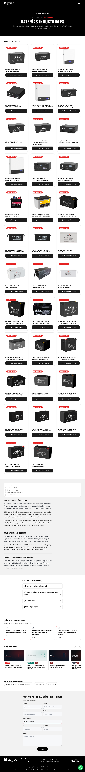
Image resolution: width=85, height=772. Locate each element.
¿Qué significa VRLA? (30, 600)
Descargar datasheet (17, 75)
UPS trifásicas (40, 684)
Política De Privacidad (34, 770)
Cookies (68, 770)
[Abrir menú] (79, 3)
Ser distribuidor (52, 684)
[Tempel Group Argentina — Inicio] (9, 3)
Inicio (33, 17)
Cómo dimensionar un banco (12, 490)
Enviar (42, 749)
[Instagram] (21, 759)
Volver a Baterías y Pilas (43, 13)
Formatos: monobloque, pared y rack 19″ (15, 492)
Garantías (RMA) (61, 770)
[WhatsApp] (25, 762)
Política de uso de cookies (46, 770)
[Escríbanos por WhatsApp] (80, 767)
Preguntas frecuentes (11, 495)
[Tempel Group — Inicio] (11, 760)
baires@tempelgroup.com (54, 761)
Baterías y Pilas (39, 17)
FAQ (54, 770)
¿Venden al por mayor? (31, 607)
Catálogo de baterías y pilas (25, 684)
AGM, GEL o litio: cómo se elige (13, 487)
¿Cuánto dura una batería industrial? (35, 586)
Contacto (25, 770)
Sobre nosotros (18, 770)
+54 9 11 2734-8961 (44, 761)
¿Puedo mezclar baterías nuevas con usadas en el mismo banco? (41, 593)
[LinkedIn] (29, 762)
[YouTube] (25, 759)
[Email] (21, 762)
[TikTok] (29, 759)
